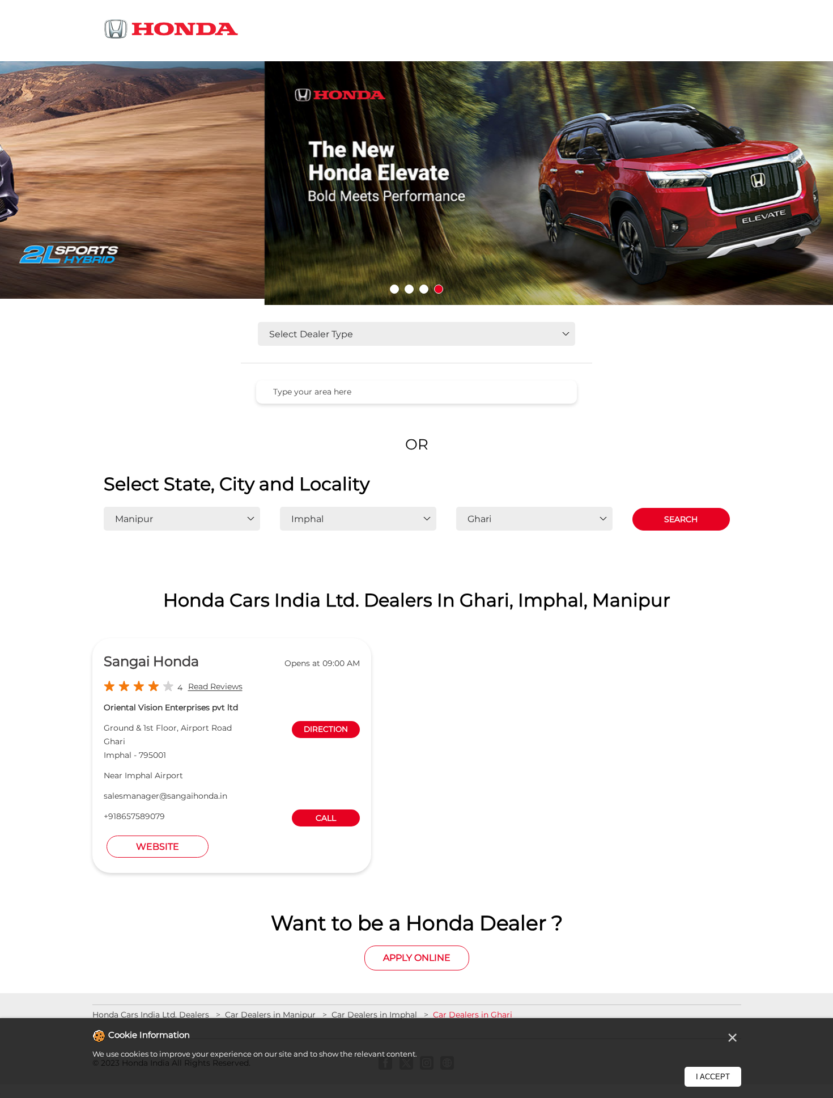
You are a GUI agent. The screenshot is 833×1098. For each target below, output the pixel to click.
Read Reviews (215, 687)
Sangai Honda (151, 661)
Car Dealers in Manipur (270, 1015)
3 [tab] (423, 289)
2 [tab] (409, 289)
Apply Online (416, 957)
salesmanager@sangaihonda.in (165, 796)
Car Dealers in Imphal (374, 1015)
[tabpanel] (416, 183)
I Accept (713, 1076)
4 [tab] (438, 289)
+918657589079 (134, 816)
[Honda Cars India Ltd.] (171, 30)
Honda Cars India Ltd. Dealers (151, 1015)
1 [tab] (394, 289)
